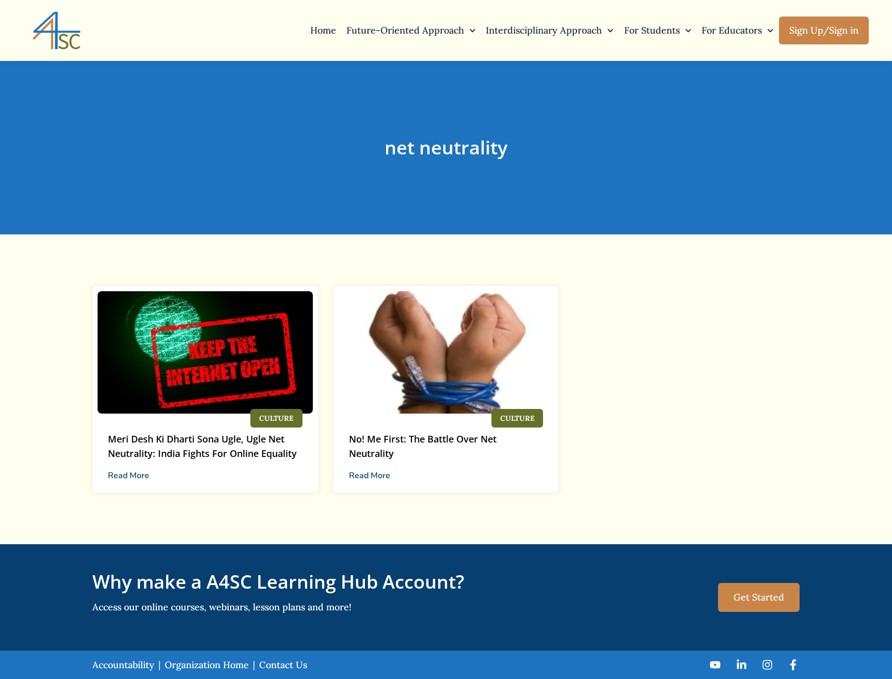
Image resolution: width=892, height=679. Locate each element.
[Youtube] (715, 664)
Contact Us (283, 665)
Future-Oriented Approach (405, 30)
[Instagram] (767, 664)
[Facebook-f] (793, 664)
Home (323, 30)
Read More (128, 475)
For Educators (732, 30)
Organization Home (207, 665)
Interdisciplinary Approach (544, 30)
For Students (652, 30)
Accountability (123, 665)
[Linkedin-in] (741, 664)
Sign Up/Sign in (823, 30)
